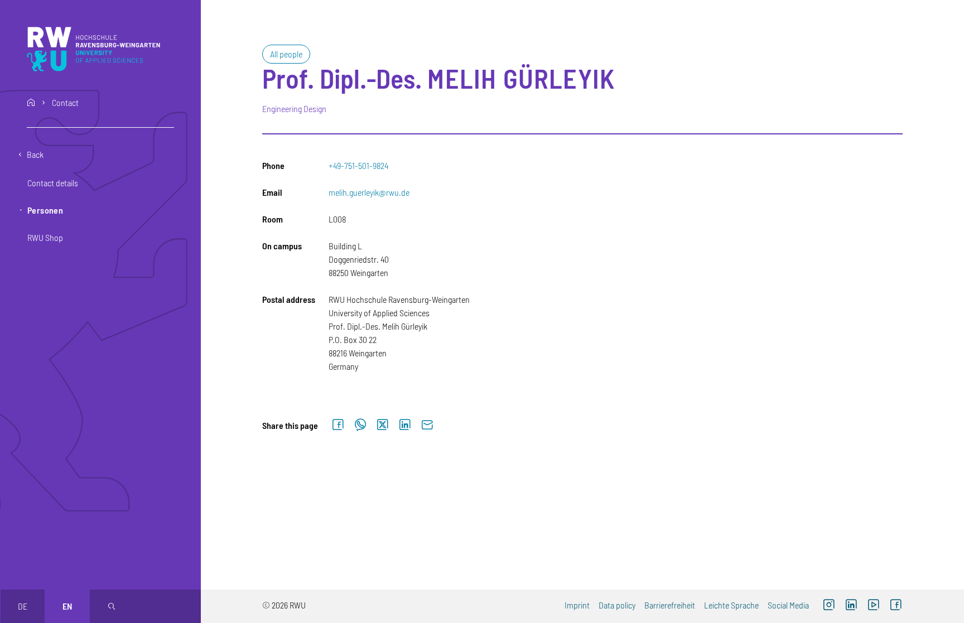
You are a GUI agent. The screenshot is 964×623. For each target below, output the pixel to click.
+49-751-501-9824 (358, 165)
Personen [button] (45, 210)
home (31, 102)
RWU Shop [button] (45, 237)
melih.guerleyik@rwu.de (369, 192)
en (67, 606)
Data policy (617, 605)
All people (286, 54)
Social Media (788, 605)
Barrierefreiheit (669, 605)
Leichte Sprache (731, 605)
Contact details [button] (52, 182)
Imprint (577, 605)
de (22, 606)
